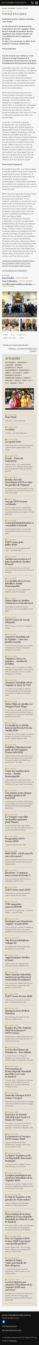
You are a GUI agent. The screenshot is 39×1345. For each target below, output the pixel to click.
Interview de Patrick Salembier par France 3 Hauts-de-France (17, 1117)
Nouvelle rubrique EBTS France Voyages (18, 1096)
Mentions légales (9, 1326)
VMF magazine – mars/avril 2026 (14, 905)
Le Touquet (17, 372)
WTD (21, 383)
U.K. (31, 380)
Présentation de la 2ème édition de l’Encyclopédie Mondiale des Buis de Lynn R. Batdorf (19, 1218)
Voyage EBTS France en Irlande (16, 503)
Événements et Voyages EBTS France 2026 (17, 1137)
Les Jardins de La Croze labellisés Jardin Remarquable (17, 583)
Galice (13, 335)
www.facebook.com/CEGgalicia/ (14, 270)
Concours (9, 365)
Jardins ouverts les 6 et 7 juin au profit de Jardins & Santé (18, 562)
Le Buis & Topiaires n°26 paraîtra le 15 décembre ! (18, 1198)
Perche (27, 378)
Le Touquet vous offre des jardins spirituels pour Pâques (16, 819)
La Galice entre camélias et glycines (17, 284)
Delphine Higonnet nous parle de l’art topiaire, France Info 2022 (18, 750)
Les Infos (10, 430)
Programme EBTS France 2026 (15, 840)
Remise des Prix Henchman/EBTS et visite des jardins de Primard (19, 482)
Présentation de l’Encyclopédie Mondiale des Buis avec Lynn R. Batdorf (18, 1073)
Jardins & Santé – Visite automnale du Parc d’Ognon (15, 1263)
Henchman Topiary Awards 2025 (15, 345)
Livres (26, 372)
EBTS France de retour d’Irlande (17, 621)
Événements (10, 367)
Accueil (4, 8)
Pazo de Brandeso (9, 281)
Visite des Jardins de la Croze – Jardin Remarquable (17, 773)
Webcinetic (13, 1340)
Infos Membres (11, 370)
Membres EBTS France (9, 338)
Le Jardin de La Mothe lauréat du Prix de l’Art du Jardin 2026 (18, 728)
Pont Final (10, 417)
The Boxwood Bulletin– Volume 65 (17, 941)
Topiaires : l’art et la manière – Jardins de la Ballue (16, 661)
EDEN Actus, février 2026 (18, 996)
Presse (18, 380)
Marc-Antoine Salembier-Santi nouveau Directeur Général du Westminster (18, 977)
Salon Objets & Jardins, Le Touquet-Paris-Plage (19, 705)
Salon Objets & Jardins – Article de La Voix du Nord (19, 602)
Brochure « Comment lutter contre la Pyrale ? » (18, 874)
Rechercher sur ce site (11, 1330)
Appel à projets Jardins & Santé (17, 958)
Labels (8, 372)
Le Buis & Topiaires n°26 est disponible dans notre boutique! (18, 1158)
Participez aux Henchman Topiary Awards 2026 (19, 922)
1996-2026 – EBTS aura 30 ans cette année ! (19, 854)
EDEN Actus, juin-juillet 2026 (14, 543)
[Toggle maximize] (31, 390)
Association (22, 362)
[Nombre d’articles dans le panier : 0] (32, 3)
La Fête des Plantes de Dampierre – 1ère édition (18, 1051)
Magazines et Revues (13, 375)
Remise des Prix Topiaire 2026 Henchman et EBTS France (18, 1030)
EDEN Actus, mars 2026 (17, 890)
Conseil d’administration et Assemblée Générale (19, 524)
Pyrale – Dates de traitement (14, 459)
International (21, 335)
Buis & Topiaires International (14, 3)
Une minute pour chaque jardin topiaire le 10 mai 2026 (18, 795)
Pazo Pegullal (8, 278)
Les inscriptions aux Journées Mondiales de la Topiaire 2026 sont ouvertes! (18, 1286)
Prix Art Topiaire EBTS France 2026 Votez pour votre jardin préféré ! (18, 1241)
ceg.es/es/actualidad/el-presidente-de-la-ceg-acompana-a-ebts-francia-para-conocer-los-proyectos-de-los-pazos (18, 263)
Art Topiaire (10, 362)
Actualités (11, 8)
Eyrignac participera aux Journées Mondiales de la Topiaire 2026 (18, 1178)
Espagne (5, 335)
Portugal (9, 380)
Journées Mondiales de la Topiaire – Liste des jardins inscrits (17, 639)
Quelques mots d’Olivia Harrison (17, 1012)
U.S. (7, 383)
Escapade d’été (13, 442)
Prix (25, 380)
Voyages (21, 338)
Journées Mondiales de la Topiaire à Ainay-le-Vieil (18, 684)
